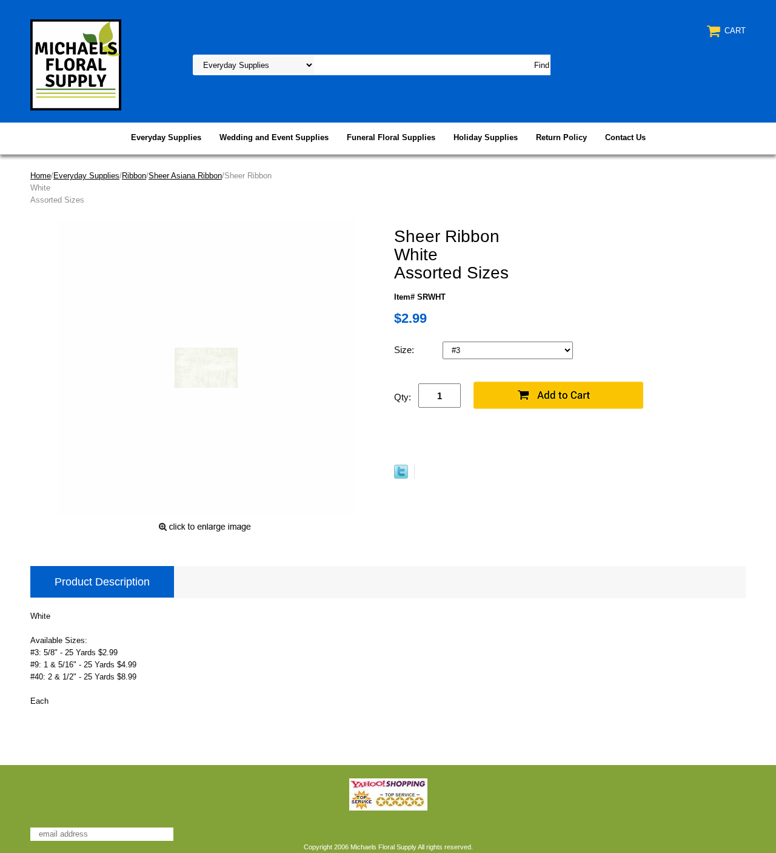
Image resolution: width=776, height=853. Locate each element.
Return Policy (561, 137)
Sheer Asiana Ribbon (185, 175)
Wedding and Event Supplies (274, 137)
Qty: (402, 397)
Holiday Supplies (485, 137)
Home (40, 175)
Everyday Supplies (166, 137)
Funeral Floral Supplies (391, 137)
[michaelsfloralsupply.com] (75, 64)
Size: (405, 350)
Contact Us (625, 137)
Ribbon (134, 175)
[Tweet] (401, 475)
